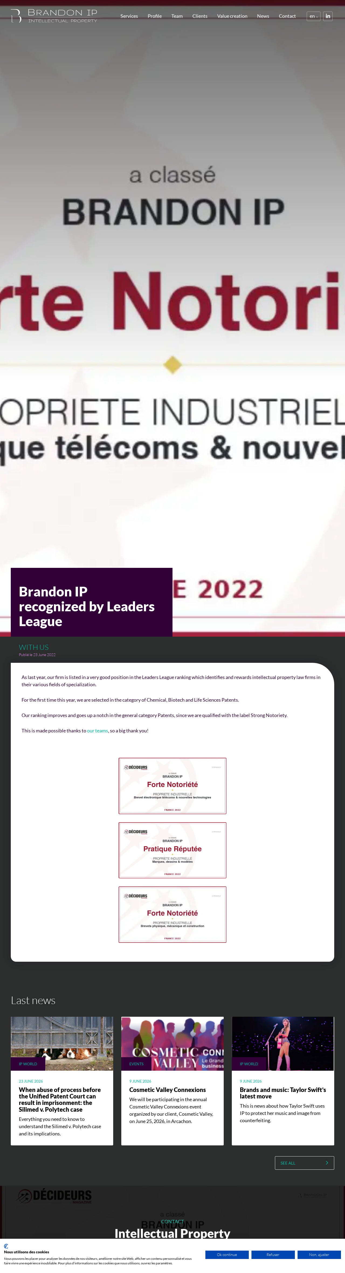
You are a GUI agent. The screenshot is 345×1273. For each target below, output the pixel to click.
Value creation (232, 16)
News (263, 16)
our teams (97, 730)
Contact (287, 16)
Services (129, 16)
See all (288, 1163)
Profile (155, 16)
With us (34, 647)
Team (177, 16)
